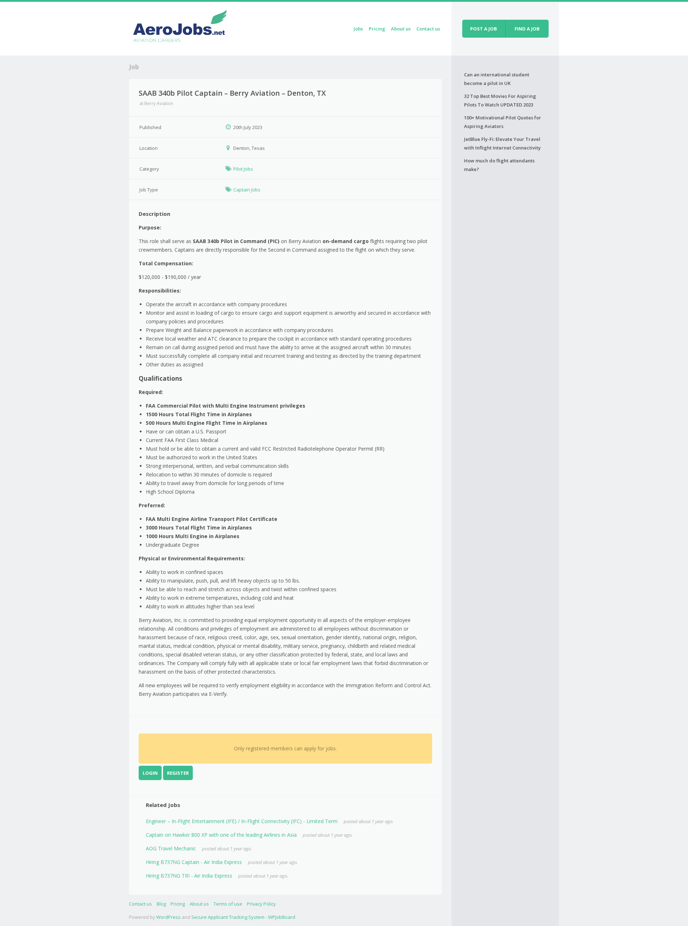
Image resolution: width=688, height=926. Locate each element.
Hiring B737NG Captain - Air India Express (194, 862)
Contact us (428, 28)
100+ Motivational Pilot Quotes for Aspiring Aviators (502, 121)
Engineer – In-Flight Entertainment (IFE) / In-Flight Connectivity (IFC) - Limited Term (242, 821)
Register (178, 773)
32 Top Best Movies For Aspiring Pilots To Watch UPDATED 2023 (500, 100)
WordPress (168, 917)
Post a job (483, 28)
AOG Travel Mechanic (171, 848)
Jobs (358, 28)
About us (401, 28)
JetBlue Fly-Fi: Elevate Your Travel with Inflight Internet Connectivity (502, 143)
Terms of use (228, 904)
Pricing (377, 28)
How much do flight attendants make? (499, 164)
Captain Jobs (247, 189)
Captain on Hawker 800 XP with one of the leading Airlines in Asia (221, 834)
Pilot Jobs (243, 169)
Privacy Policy (261, 904)
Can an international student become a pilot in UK (496, 78)
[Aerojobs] (179, 27)
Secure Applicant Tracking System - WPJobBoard (243, 917)
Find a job (527, 28)
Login (150, 773)
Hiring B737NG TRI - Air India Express (189, 875)
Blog (161, 904)
